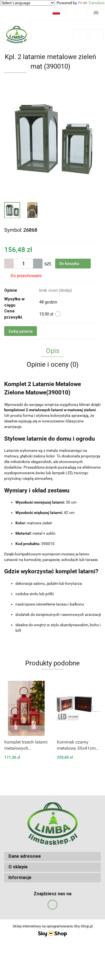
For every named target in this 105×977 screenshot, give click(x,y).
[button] (94, 13)
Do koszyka (69, 263)
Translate (96, 3)
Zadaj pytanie (20, 331)
